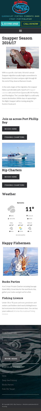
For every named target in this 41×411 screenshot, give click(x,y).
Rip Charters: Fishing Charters (20, 7)
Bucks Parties (8, 384)
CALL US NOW (31, 23)
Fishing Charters (14, 137)
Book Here (11, 129)
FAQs (4, 376)
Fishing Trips (7, 371)
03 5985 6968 (11, 23)
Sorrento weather (20, 235)
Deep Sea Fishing (9, 380)
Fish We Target (8, 389)
